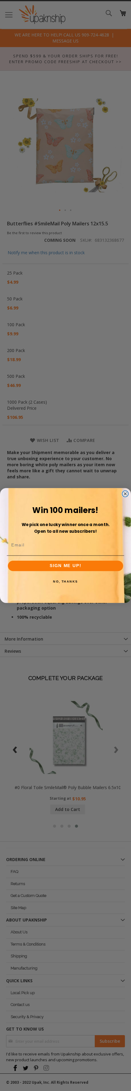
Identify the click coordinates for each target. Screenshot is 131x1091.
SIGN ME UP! (65, 566)
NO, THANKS (65, 581)
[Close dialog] (125, 494)
